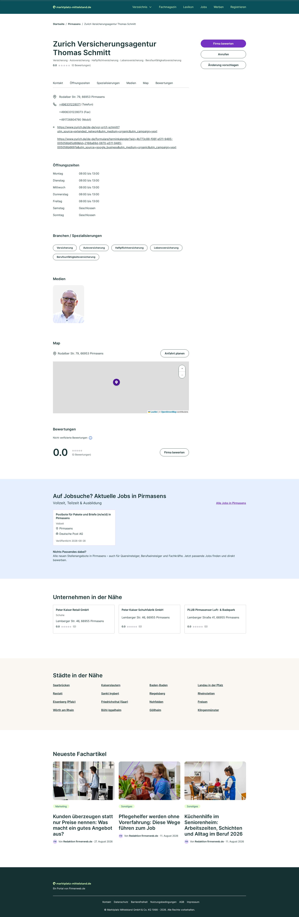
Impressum (193, 901)
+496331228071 (70, 104)
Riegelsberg (157, 693)
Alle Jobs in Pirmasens (231, 503)
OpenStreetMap (168, 411)
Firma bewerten (174, 452)
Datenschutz (121, 901)
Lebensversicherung (166, 247)
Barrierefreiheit (139, 901)
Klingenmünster (208, 710)
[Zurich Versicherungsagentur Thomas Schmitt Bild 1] (68, 304)
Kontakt (106, 901)
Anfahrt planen (175, 353)
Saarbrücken (61, 685)
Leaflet (153, 411)
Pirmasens (74, 23)
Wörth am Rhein (63, 710)
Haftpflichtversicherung (129, 247)
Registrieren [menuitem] (238, 7)
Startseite (58, 23)
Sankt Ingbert (110, 693)
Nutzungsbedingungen (163, 901)
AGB (181, 901)
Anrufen (223, 54)
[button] (116, 382)
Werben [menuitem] (219, 7)
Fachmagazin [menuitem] (167, 7)
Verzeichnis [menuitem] (139, 7)
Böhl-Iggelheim (111, 710)
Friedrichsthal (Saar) (114, 701)
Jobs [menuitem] (203, 7)
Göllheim (155, 710)
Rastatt (57, 693)
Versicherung (65, 247)
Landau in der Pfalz (210, 685)
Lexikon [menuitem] (188, 7)
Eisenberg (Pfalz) (64, 701)
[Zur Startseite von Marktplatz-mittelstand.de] (72, 7)
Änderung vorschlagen (223, 65)
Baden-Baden (159, 685)
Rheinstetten (206, 693)
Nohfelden (156, 701)
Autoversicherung (94, 247)
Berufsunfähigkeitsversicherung (76, 256)
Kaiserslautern (110, 685)
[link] (84, 528)
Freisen (202, 701)
